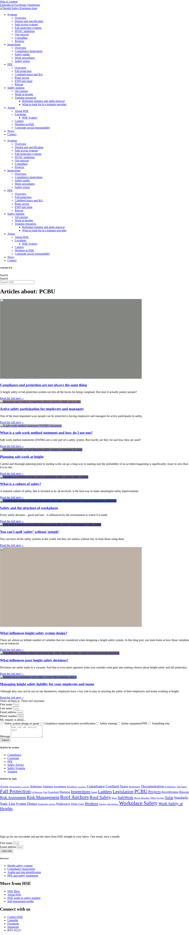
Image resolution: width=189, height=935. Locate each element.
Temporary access (46, 804)
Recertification (169, 792)
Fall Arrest (182, 786)
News (10, 131)
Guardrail (53, 792)
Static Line (7, 804)
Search (4, 275)
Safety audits (22, 54)
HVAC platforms (25, 31)
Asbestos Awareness (54, 786)
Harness (64, 792)
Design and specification (29, 21)
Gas (45, 792)
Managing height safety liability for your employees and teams (47, 684)
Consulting (21, 37)
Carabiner (82, 787)
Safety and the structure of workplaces (29, 508)
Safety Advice (15, 764)
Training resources (25, 97)
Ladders (105, 791)
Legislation (123, 791)
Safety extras (22, 61)
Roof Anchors (74, 797)
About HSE (22, 111)
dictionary (134, 786)
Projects (19, 41)
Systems (12, 14)
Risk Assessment (13, 797)
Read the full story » (12, 398)
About (11, 107)
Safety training (15, 87)
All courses (21, 91)
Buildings (72, 786)
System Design (26, 804)
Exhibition (170, 786)
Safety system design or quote (21, 723)
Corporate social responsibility (32, 127)
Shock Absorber (142, 798)
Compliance (14, 754)
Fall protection (23, 71)
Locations (20, 114)
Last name (6, 708)
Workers (91, 803)
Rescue (19, 84)
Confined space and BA (29, 74)
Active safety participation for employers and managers (42, 409)
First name (6, 704)
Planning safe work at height (22, 457)
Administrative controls (19, 787)
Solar (169, 797)
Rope (114, 798)
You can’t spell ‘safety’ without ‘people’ (29, 532)
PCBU (140, 791)
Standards (181, 798)
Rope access (22, 77)
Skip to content (9, 1)
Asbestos (36, 786)
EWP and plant (23, 81)
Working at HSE (24, 124)
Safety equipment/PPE (134, 723)
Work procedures (25, 57)
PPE (10, 64)
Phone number (9, 716)
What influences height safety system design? (33, 633)
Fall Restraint (36, 792)
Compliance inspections (28, 51)
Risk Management (43, 797)
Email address (8, 712)
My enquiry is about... (13, 719)
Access (4, 786)
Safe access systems (26, 24)
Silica (153, 798)
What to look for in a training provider (44, 104)
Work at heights (24, 94)
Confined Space (117, 786)
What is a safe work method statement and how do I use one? (46, 433)
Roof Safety (100, 797)
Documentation (152, 786)
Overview (20, 17)
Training (12, 771)
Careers (19, 121)
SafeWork (125, 797)
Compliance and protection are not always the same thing (43, 385)
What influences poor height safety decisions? (34, 660)
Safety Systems (16, 768)
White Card (77, 803)
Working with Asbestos (108, 804)
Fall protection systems (28, 27)
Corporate (13, 758)
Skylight (160, 798)
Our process (22, 34)
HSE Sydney (29, 117)
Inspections (13, 44)
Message (5, 736)
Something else (161, 723)
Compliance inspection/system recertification (69, 723)
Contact (11, 134)
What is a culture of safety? (20, 484)
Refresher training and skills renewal (43, 101)
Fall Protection (15, 791)
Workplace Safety (138, 803)
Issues (94, 792)
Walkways (63, 804)
